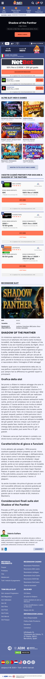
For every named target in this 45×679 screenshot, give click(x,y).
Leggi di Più (38, 549)
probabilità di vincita (20, 676)
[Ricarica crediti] (7, 43)
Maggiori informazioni (22, 72)
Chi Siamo (27, 593)
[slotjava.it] (18, 3)
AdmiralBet (24, 328)
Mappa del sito (29, 610)
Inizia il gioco (22, 34)
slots (9, 15)
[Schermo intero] (2, 43)
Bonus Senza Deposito (16, 11)
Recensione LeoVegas (31, 572)
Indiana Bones (28, 118)
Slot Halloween (6, 600)
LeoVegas (19, 326)
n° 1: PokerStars (39, 11)
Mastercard (5, 577)
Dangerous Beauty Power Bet (11, 118)
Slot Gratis (4, 11)
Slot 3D (3, 603)
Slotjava (4, 15)
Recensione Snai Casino (32, 575)
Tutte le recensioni (30, 585)
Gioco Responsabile (30, 618)
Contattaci (27, 628)
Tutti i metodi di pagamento (10, 580)
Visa (2, 574)
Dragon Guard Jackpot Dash (11, 139)
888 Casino (33, 326)
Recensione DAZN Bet (31, 579)
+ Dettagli (22, 204)
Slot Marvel (5, 616)
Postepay (4, 570)
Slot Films (4, 606)
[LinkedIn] (6, 549)
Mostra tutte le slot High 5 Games (22, 167)
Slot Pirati (4, 610)
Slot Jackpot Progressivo (9, 593)
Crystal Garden (28, 161)
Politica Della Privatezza (32, 621)
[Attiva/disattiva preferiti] (41, 3)
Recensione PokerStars (32, 565)
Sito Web (39, 80)
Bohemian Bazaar (29, 139)
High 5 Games (23, 26)
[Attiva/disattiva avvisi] (33, 3)
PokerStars (25, 326)
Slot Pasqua (5, 620)
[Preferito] (17, 43)
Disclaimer (27, 624)
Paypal (3, 567)
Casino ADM (28, 11)
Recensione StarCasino (31, 582)
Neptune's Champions (8, 161)
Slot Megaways (6, 596)
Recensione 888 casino (32, 569)
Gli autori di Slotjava (30, 596)
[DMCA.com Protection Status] (22, 652)
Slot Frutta (4, 613)
